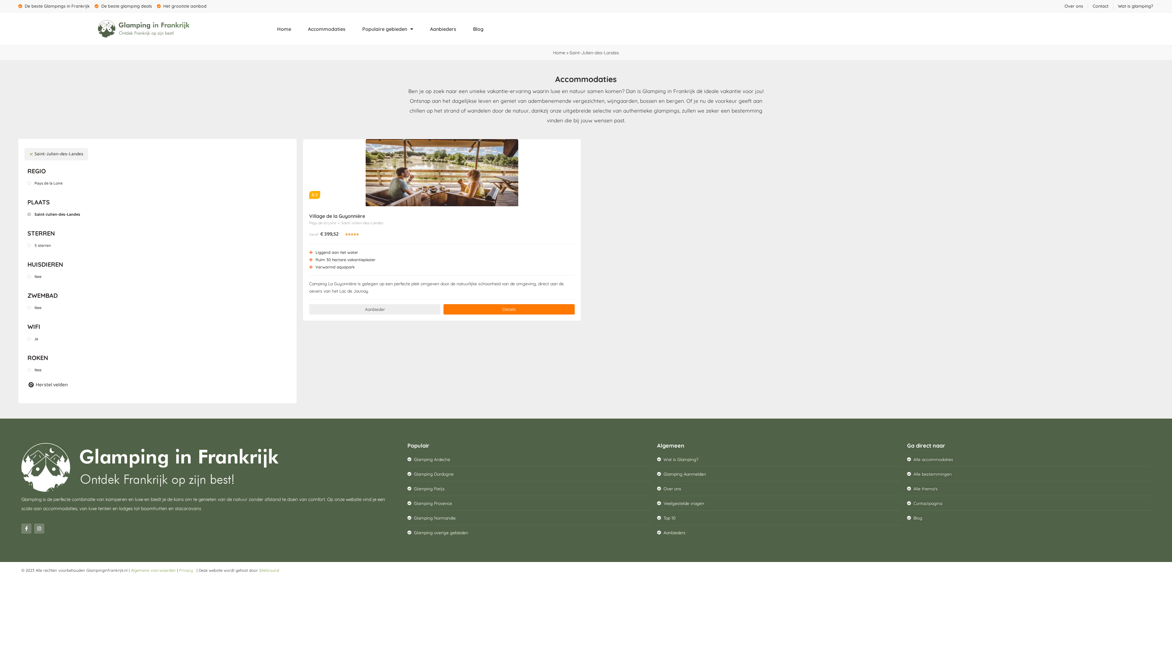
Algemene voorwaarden (153, 570)
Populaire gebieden (384, 29)
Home (284, 29)
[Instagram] (39, 529)
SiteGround (269, 570)
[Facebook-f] (26, 529)
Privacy (187, 570)
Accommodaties (326, 29)
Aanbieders (443, 29)
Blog (478, 29)
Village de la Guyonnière (337, 216)
